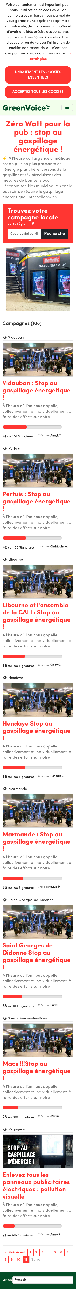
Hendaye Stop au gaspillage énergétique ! (37, 731)
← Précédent (15, 1252)
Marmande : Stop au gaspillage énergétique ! (37, 842)
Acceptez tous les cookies (38, 92)
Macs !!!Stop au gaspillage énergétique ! (37, 1071)
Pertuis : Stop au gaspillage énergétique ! (37, 501)
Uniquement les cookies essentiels (38, 74)
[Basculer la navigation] (67, 107)
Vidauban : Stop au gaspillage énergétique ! (37, 390)
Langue (7, 1280)
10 (18, 1260)
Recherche (54, 234)
